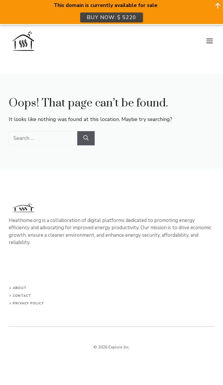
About (20, 288)
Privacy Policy (28, 303)
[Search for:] (43, 138)
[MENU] (209, 41)
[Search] (86, 138)
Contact (22, 296)
